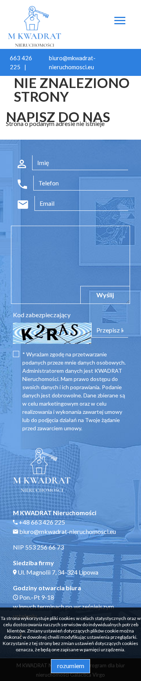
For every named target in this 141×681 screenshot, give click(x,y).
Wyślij (105, 294)
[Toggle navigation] (119, 21)
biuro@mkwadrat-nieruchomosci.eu (67, 531)
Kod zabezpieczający (41, 314)
